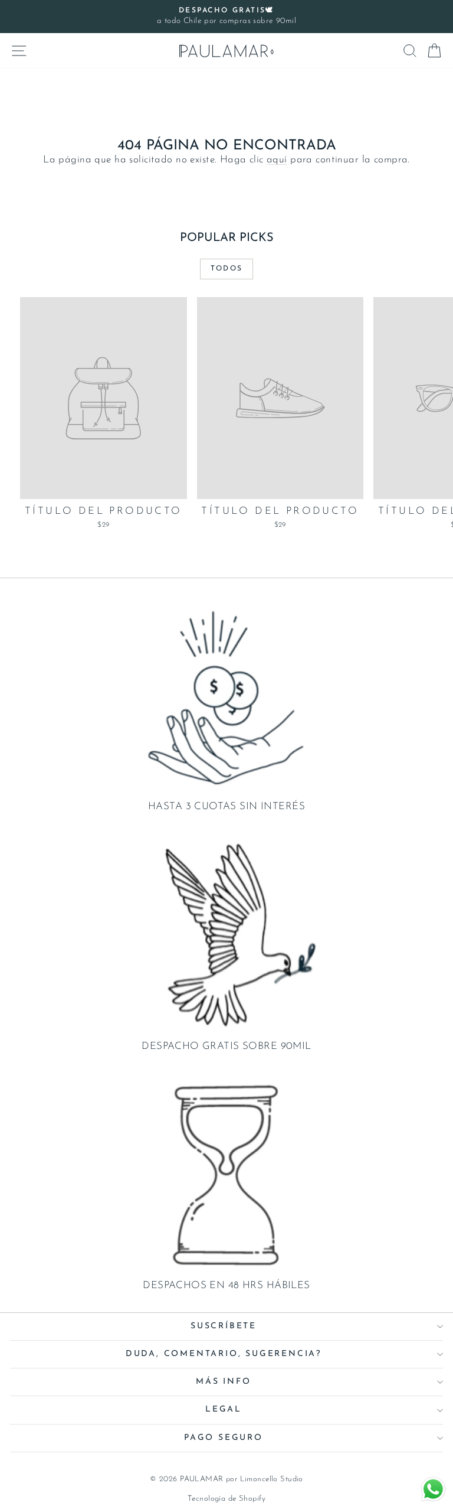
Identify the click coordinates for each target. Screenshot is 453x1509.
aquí (277, 160)
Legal (223, 1409)
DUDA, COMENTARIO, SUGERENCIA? (223, 1354)
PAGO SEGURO (223, 1437)
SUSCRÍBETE (224, 1326)
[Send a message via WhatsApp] (433, 1489)
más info (223, 1381)
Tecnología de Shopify (226, 1499)
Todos (227, 268)
